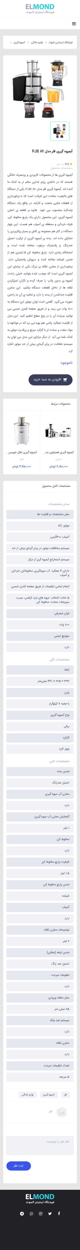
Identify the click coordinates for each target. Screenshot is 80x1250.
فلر (65, 1095)
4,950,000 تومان (21, 466)
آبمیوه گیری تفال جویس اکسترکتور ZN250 (20, 452)
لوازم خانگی (27, 1095)
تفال (21, 459)
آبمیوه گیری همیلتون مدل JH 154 (57, 452)
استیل (58, 459)
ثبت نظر (18, 1165)
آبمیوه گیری (49, 1095)
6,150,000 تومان (58, 466)
